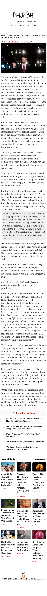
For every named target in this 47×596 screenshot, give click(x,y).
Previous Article (19, 413)
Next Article (30, 413)
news (22, 26)
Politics (17, 42)
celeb (28, 26)
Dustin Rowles (9, 42)
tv (16, 26)
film (11, 26)
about (35, 26)
